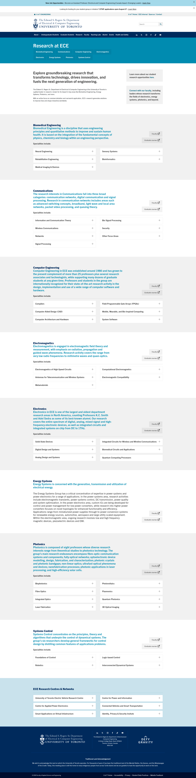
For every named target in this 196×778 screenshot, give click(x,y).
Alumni (104, 35)
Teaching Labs (96, 35)
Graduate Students (67, 35)
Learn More (132, 9)
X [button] (194, 2)
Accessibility (118, 775)
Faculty (86, 35)
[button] (64, 151)
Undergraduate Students (50, 35)
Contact (159, 14)
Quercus (152, 14)
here (152, 77)
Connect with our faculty (140, 90)
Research (79, 35)
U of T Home (132, 14)
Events (111, 35)
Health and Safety (122, 35)
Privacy (127, 775)
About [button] (36, 35)
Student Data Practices (140, 775)
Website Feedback (156, 775)
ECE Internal (143, 14)
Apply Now (146, 3)
